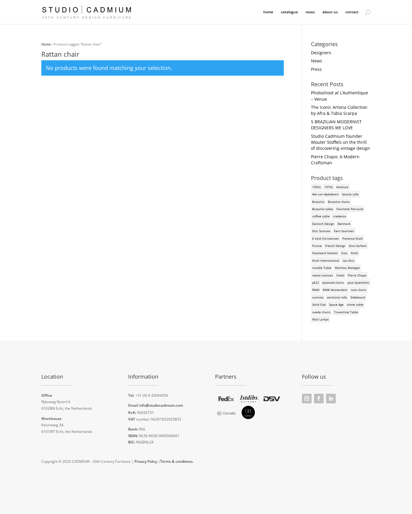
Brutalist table (322, 209)
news (310, 12)
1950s (316, 187)
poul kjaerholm (358, 282)
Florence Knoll (352, 238)
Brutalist (318, 202)
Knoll (354, 253)
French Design (335, 246)
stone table (355, 304)
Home (46, 44)
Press (316, 69)
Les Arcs (348, 260)
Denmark (344, 224)
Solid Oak (319, 304)
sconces (318, 297)
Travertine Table (346, 312)
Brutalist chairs (339, 202)
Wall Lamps (320, 319)
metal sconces (322, 275)
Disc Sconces (321, 231)
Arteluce (342, 187)
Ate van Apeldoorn (325, 194)
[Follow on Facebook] (319, 398)
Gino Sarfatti (358, 246)
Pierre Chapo (357, 275)
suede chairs (321, 312)
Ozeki (340, 275)
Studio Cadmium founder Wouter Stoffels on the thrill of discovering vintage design (340, 142)
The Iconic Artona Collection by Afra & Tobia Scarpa (339, 110)
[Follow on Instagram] (307, 398)
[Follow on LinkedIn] (331, 398)
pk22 (315, 282)
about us (330, 12)
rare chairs (358, 290)
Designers (321, 52)
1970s (328, 187)
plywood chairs (333, 282)
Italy (344, 253)
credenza (339, 216)
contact (352, 12)
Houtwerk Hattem (325, 253)
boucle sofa (350, 194)
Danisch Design (323, 224)
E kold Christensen (325, 238)
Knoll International (325, 260)
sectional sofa (337, 297)
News (316, 61)
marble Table (321, 268)
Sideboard (357, 297)
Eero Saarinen (344, 231)
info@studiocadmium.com (161, 405)
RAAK (315, 290)
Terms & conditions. (177, 461)
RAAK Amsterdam (335, 290)
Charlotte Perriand (349, 209)
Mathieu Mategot (347, 268)
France (317, 246)
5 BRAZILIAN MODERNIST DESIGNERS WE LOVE (336, 125)
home (268, 12)
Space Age (336, 304)
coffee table (321, 216)
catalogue (289, 12)
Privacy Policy (146, 461)
